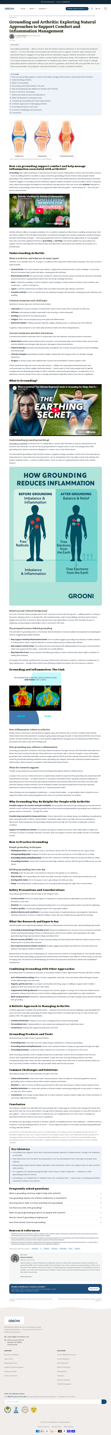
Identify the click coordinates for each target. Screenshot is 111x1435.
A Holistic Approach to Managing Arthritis (29, 104)
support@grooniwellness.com (18, 1337)
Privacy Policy (56, 1427)
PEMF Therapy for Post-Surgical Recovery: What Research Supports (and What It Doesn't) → (80, 1299)
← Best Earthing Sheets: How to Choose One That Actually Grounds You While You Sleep (30, 1299)
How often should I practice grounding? (27, 1222)
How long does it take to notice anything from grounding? (36, 1203)
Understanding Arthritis (21, 80)
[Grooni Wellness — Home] (14, 1320)
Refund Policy (68, 1427)
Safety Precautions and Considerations (28, 95)
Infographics (62, 1371)
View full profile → (26, 1276)
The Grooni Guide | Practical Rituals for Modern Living (28, 15)
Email (70, 1248)
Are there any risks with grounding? (25, 1208)
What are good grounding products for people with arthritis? (37, 1213)
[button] (23, 8)
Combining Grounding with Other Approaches (31, 101)
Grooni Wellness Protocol (66, 1355)
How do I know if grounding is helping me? (28, 1217)
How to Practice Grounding (23, 92)
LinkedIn (46, 1248)
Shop (23, 8)
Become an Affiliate (11, 1355)
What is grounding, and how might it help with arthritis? (35, 1193)
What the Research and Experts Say (27, 98)
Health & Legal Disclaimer (13, 1367)
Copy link (77, 1248)
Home (10, 15)
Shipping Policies (10, 1363)
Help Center (8, 1359)
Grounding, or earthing (18, 443)
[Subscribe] (104, 1401)
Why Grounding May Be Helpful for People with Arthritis (35, 89)
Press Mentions (62, 1363)
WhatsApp (63, 1248)
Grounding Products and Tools (25, 107)
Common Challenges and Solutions (27, 110)
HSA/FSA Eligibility (64, 1384)
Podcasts (60, 1376)
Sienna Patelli (22, 36)
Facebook (35, 1248)
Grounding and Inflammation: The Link (28, 86)
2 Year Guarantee (10, 1376)
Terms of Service (43, 1427)
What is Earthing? (64, 1367)
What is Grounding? (20, 83)
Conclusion (16, 113)
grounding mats (23, 854)
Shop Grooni (94, 1289)
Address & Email (10, 1371)
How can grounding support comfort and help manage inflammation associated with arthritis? (52, 77)
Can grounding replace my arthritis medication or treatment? (38, 1198)
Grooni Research (63, 1359)
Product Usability (63, 1380)
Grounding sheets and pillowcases (26, 857)
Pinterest (54, 1248)
